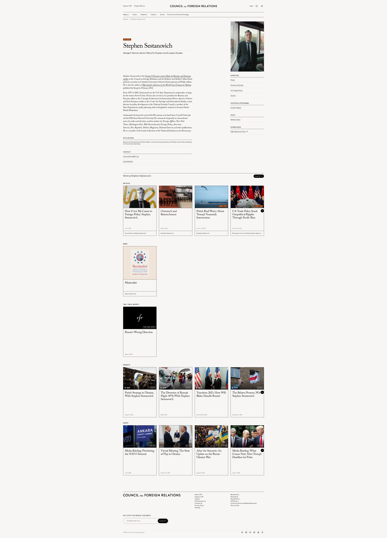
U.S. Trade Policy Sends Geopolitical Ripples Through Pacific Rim (245, 214)
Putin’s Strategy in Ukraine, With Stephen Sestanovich (139, 394)
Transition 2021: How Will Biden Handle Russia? (211, 394)
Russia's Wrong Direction (139, 332)
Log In (251, 6)
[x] (262, 532)
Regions (125, 14)
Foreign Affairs (139, 6)
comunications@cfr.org (131, 156)
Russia (233, 80)
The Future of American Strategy (178, 14)
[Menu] (262, 6)
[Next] (262, 210)
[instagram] (254, 532)
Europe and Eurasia (237, 85)
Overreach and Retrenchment (169, 213)
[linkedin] (246, 532)
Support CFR (127, 6)
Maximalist (131, 282)
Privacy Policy (199, 505)
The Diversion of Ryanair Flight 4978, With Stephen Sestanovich (175, 396)
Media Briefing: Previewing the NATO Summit (139, 452)
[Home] (193, 6)
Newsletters (235, 499)
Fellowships (234, 497)
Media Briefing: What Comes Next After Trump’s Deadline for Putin (247, 454)
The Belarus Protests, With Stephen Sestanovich (247, 394)
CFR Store (234, 501)
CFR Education (200, 501)
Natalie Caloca (235, 120)
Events (162, 14)
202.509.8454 (128, 162)
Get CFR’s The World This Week (137, 515)
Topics (134, 14)
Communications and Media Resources (244, 503)
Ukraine (233, 96)
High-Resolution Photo (238, 131)
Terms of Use (235, 505)
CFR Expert (127, 39)
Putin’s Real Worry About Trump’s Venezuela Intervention (210, 214)
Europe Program (236, 108)
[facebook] (242, 532)
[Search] (257, 6)
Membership (235, 495)
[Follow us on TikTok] (258, 532)
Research (144, 14)
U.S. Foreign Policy (237, 90)
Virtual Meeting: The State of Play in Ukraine (175, 452)
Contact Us (198, 503)
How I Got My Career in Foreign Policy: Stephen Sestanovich (138, 214)
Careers (197, 499)
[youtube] (250, 532)
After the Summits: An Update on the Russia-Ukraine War (208, 454)
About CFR (198, 495)
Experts (153, 14)
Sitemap (197, 508)
